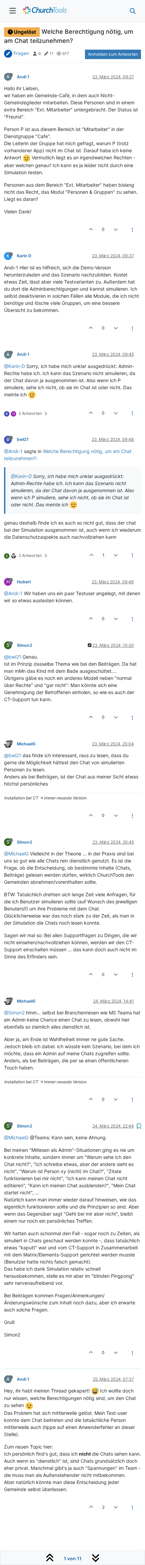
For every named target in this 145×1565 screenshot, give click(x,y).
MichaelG (26, 743)
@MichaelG (16, 853)
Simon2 (24, 645)
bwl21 (23, 439)
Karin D (24, 255)
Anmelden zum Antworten (113, 54)
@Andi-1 (13, 451)
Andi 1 (23, 76)
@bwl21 (12, 657)
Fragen (21, 53)
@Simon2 (14, 1012)
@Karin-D (14, 366)
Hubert (24, 581)
